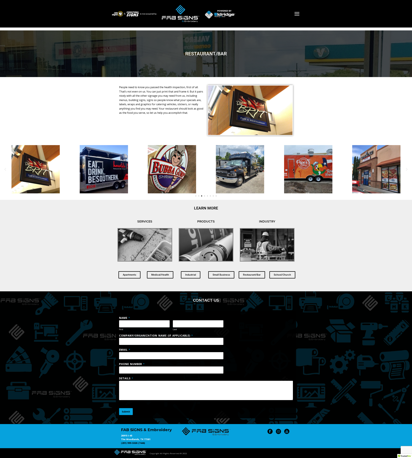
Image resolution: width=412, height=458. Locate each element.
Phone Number (132, 364)
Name (124, 318)
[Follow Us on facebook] (270, 431)
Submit (126, 411)
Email (124, 350)
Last (175, 329)
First (121, 329)
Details (126, 378)
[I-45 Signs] (130, 451)
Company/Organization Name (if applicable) (156, 335)
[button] (5, 169)
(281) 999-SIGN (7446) (133, 442)
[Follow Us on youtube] (286, 431)
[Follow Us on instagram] (278, 431)
